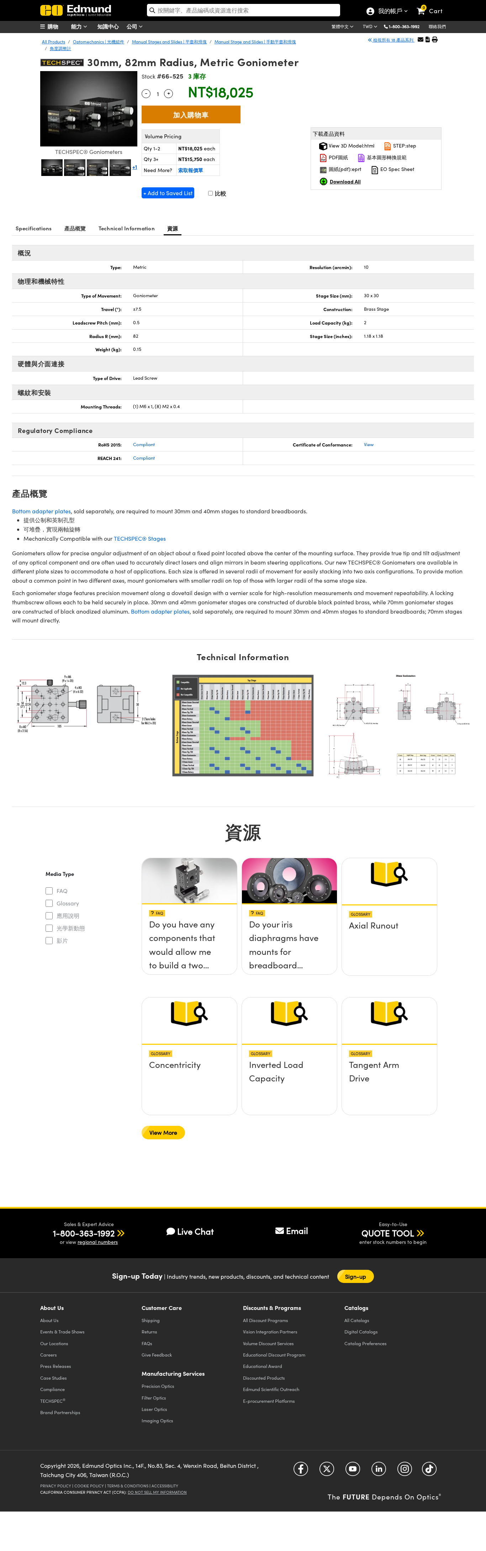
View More (163, 1132)
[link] (432, 5)
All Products (53, 41)
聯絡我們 (437, 26)
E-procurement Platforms (269, 1401)
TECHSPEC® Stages (140, 538)
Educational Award (262, 1366)
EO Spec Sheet (396, 169)
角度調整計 (60, 48)
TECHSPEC (52, 1400)
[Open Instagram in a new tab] (404, 1471)
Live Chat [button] (195, 1231)
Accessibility (165, 1485)
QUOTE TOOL (387, 1233)
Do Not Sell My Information (157, 1492)
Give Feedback (157, 1355)
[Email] (420, 39)
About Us (49, 1320)
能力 (77, 26)
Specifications (34, 228)
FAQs (147, 1343)
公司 (133, 26)
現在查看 (189, 926)
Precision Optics (158, 1386)
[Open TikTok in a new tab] (429, 1471)
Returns (149, 1331)
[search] (243, 10)
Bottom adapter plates (41, 511)
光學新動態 (71, 928)
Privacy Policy (55, 1485)
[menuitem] (58, 26)
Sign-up (355, 1276)
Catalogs (356, 1320)
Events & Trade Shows (62, 1331)
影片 (62, 940)
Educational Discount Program (274, 1355)
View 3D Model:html (350, 145)
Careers (48, 1355)
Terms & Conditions (127, 1485)
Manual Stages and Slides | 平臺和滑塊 (169, 41)
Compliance (52, 1389)
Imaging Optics (157, 1420)
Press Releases (55, 1366)
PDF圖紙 (337, 157)
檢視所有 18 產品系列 (393, 40)
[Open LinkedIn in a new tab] (378, 1471)
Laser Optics (154, 1409)
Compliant (144, 444)
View (369, 444)
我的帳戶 (390, 12)
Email (297, 1230)
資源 (172, 228)
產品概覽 (75, 228)
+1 (134, 166)
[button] (407, 26)
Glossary (68, 903)
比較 (219, 193)
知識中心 (108, 26)
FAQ (62, 890)
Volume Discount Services (268, 1343)
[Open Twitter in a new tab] (327, 1471)
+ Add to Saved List (167, 193)
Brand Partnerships (60, 1412)
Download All (345, 181)
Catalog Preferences (365, 1343)
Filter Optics (154, 1398)
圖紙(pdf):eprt (344, 169)
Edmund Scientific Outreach (271, 1389)
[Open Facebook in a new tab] (301, 1471)
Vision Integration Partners (270, 1331)
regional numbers (98, 1242)
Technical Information (127, 228)
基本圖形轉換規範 (386, 157)
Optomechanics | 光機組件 (98, 41)
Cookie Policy (89, 1485)
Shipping (151, 1320)
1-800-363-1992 (404, 26)
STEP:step (404, 145)
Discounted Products (264, 1378)
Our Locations (54, 1343)
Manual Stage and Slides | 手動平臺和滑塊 (255, 41)
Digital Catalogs (361, 1331)
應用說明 (68, 915)
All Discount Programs (265, 1320)
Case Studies (53, 1378)
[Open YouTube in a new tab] (352, 1471)
